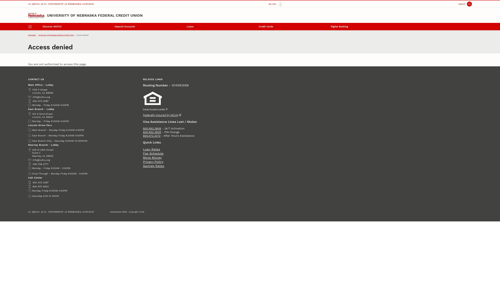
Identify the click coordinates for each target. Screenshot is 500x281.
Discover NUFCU (52, 26)
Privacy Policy (153, 162)
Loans (190, 26)
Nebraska (32, 35)
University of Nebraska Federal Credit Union (95, 15)
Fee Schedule (153, 153)
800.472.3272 (151, 135)
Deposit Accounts (125, 26)
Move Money (152, 157)
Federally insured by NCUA (160, 115)
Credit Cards (266, 26)
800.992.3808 (152, 128)
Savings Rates (153, 166)
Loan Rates (151, 149)
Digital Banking (339, 26)
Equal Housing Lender (154, 109)
